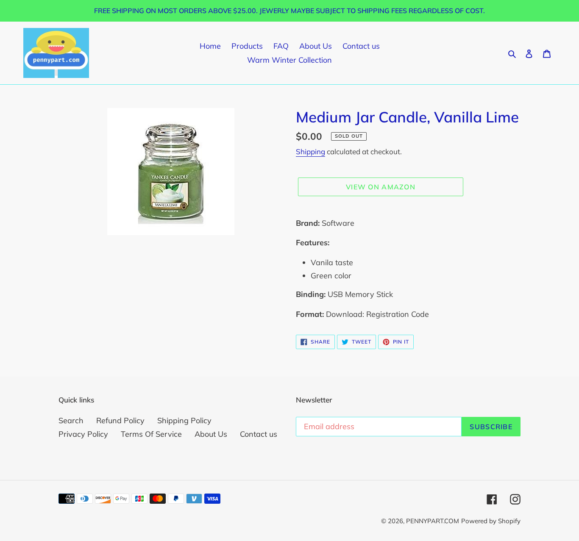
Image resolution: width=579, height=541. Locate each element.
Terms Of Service (151, 434)
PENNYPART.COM (432, 521)
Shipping (310, 151)
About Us (211, 434)
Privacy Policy (83, 434)
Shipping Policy (184, 420)
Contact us (258, 434)
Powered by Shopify (491, 521)
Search (71, 420)
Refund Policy (120, 420)
